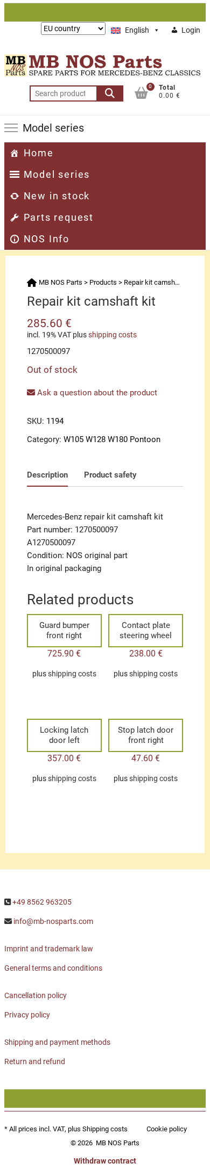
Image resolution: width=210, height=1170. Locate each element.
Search (109, 93)
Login (190, 30)
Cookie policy (166, 1129)
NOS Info (46, 238)
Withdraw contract (105, 1161)
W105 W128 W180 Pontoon (112, 439)
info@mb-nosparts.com (53, 921)
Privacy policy (27, 1014)
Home (39, 152)
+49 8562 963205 (42, 902)
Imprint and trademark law (48, 948)
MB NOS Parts (117, 1143)
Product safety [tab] (110, 475)
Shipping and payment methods (57, 1042)
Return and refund (34, 1061)
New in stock (57, 195)
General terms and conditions (53, 968)
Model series (57, 174)
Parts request (59, 217)
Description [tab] (47, 475)
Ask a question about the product (96, 393)
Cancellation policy (35, 995)
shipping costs (112, 334)
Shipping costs (105, 1129)
